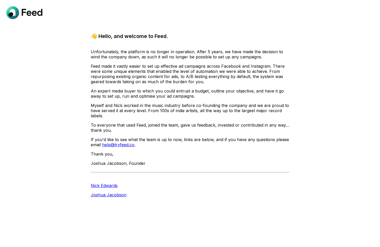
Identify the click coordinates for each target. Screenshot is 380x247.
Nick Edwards (104, 185)
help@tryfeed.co (118, 144)
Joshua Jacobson (108, 194)
